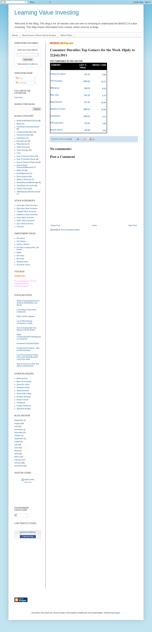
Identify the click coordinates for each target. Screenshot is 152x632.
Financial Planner (21, 284)
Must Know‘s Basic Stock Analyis (39, 35)
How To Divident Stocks (26, 159)
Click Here (18, 97)
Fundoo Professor (24, 406)
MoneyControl (22, 262)
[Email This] (82, 139)
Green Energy (22, 150)
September (18, 420)
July (16, 426)
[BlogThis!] (85, 139)
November (18, 432)
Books (19, 124)
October (17, 435)
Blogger (117, 613)
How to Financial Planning (27, 162)
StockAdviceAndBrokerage (27, 182)
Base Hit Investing (24, 382)
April (16, 454)
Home (15, 35)
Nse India (20, 256)
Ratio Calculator (21, 286)
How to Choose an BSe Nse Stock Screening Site (28, 365)
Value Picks (66, 35)
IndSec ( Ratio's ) (23, 244)
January (17, 463)
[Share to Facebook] (90, 139)
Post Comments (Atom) (70, 230)
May (16, 451)
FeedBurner (33, 64)
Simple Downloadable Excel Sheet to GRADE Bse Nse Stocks (28, 303)
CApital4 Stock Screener (26, 211)
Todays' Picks (22, 189)
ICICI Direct (21, 241)
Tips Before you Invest (25, 186)
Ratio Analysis (22, 177)
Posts (20, 78)
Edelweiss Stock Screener (27, 215)
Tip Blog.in (21, 403)
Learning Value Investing (46, 12)
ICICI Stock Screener (25, 224)
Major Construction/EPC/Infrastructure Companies (29, 337)
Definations (21, 138)
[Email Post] (77, 139)
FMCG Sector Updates (26, 316)
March (16, 457)
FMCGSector (22, 144)
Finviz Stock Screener (25, 218)
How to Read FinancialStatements (25, 166)
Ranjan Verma (22, 400)
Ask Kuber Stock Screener (27, 205)
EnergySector (22, 141)
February (18, 460)
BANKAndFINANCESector (27, 121)
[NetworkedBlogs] (28, 532)
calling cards (27, 482)
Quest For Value (23, 384)
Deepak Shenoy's (24, 397)
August (17, 423)
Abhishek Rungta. (24, 409)
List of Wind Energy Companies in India (24, 322)
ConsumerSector (23, 135)
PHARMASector (23, 173)
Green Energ (22, 147)
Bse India (20, 259)
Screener (20, 227)
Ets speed (21, 238)
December (18, 430)
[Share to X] (87, 139)
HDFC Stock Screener (25, 221)
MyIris (19, 252)
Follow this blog (27, 536)
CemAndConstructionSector (28, 127)
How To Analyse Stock (25, 156)
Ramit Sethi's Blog (24, 394)
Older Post (132, 225)
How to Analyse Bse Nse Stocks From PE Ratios (26, 329)
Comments (22, 83)
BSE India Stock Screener (27, 208)
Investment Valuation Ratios (28, 343)
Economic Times (23, 265)
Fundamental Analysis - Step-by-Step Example (28, 349)
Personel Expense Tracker (25, 281)
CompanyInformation (25, 132)
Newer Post (55, 225)
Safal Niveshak (23, 391)
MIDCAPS (21, 170)
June (16, 448)
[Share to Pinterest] (93, 139)
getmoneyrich (22, 378)
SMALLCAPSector (24, 180)
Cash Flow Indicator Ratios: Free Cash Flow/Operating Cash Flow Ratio (28, 357)
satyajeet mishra (23, 387)
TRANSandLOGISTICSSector (28, 192)
